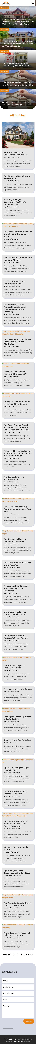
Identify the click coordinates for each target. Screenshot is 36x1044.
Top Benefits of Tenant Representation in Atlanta (16, 637)
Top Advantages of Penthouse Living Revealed (17, 564)
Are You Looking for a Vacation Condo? (14, 478)
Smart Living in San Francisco (17, 740)
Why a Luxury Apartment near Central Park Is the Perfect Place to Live (16, 823)
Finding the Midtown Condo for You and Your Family (17, 403)
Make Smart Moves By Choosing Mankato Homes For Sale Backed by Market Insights (17, 43)
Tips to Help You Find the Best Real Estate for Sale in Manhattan (18, 341)
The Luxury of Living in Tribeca (18, 689)
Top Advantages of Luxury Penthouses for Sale (16, 792)
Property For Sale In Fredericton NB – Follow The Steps (16, 103)
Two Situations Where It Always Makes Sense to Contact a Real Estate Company (15, 308)
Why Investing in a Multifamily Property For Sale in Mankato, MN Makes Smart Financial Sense (18, 21)
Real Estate (4, 8)
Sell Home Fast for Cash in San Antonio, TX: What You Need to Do (18, 234)
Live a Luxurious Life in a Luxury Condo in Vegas (15, 613)
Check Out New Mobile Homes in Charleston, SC (15, 373)
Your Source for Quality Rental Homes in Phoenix (18, 259)
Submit (29, 1021)
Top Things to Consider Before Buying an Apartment (18, 904)
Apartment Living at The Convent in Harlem (15, 666)
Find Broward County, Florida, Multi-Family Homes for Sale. (16, 64)
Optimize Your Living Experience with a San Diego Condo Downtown (17, 873)
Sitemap (27, 1041)
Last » (30, 955)
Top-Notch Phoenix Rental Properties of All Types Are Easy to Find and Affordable (17, 427)
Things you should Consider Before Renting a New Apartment (16, 588)
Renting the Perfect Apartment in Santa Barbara (18, 718)
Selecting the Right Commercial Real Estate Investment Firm (15, 201)
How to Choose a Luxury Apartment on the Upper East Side (17, 509)
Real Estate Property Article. (19, 1040)
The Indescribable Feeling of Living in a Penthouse (17, 934)
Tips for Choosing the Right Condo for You (16, 769)
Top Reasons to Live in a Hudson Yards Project (15, 540)
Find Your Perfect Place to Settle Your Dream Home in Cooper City (17, 84)
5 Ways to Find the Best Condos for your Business (15, 153)
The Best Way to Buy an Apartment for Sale (15, 282)
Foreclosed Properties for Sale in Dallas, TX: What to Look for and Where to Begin (18, 453)
